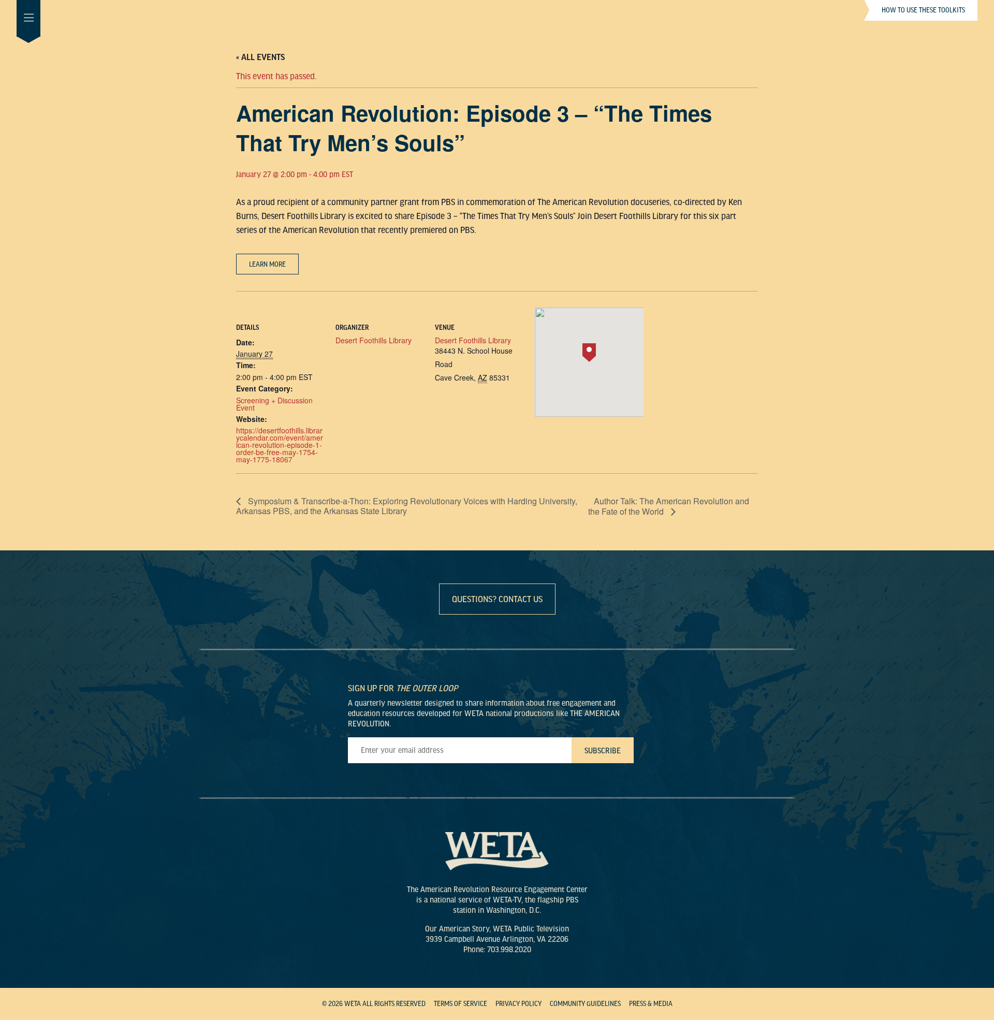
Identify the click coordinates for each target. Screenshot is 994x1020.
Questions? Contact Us (497, 599)
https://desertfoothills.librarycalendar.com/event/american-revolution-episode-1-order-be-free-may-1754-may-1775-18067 (279, 444)
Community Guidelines (585, 1004)
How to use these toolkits (923, 10)
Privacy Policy (518, 1004)
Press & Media (651, 1004)
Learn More (267, 264)
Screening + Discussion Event (274, 404)
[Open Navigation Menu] (28, 18)
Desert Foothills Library (373, 340)
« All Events (260, 57)
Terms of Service (460, 1004)
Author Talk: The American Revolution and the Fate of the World (668, 506)
